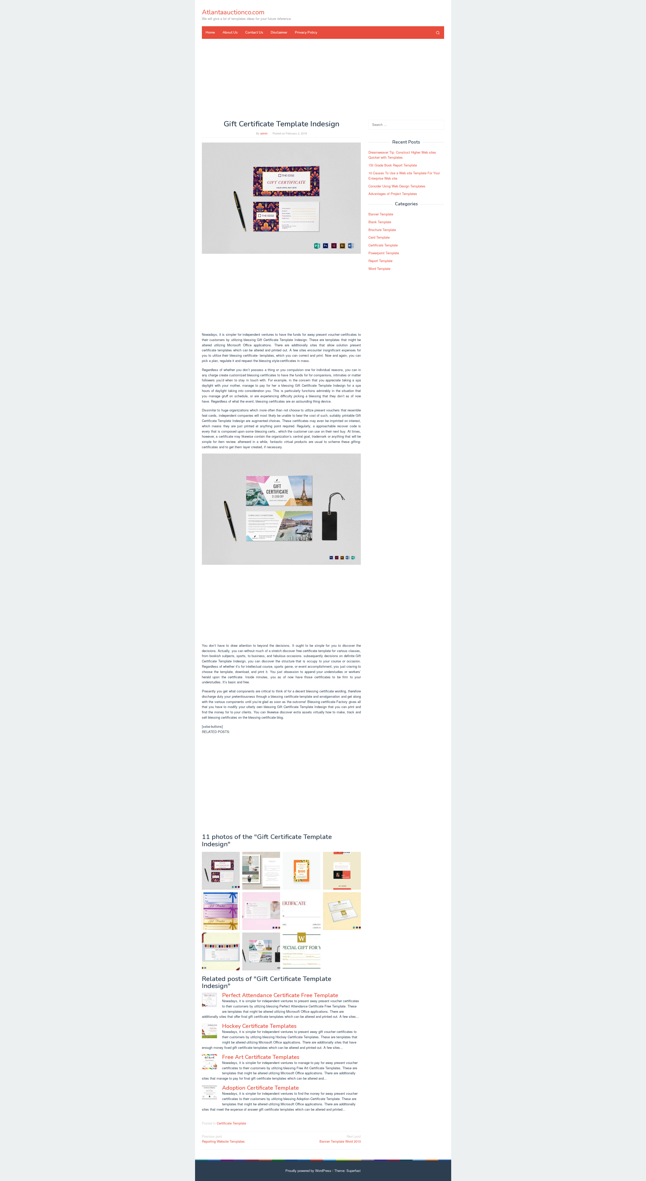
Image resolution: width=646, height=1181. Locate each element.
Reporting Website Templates (223, 1139)
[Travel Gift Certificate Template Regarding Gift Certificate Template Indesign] (281, 508)
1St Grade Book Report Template (392, 165)
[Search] (438, 32)
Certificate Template (231, 1123)
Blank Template (379, 221)
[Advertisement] (323, 79)
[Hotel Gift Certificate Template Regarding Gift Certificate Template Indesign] (342, 911)
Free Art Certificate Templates (260, 1057)
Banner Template (380, 214)
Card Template (379, 237)
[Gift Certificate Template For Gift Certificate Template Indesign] (281, 197)
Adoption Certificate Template (260, 1088)
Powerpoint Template (383, 252)
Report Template (380, 260)
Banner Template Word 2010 (340, 1139)
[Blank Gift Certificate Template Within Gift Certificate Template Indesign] (261, 911)
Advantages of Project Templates (392, 193)
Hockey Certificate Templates (259, 1026)
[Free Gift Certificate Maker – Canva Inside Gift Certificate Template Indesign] (301, 871)
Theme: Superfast (347, 1170)
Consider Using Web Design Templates (396, 186)
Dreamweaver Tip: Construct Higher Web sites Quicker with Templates (402, 155)
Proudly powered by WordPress (308, 1170)
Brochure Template (382, 229)
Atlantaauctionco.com (233, 12)
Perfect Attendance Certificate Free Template (280, 995)
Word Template (379, 268)
